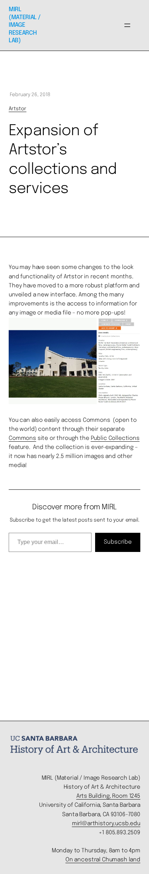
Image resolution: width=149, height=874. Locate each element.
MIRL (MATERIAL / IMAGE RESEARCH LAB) (24, 25)
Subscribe (118, 542)
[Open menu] (127, 25)
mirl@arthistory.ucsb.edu (106, 824)
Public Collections (115, 438)
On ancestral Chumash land (102, 860)
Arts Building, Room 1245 (108, 796)
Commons (22, 438)
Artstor (17, 108)
